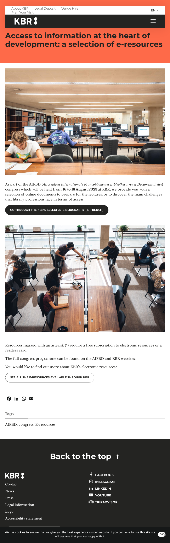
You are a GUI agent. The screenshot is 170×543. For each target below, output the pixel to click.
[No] (165, 535)
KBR (116, 358)
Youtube (102, 495)
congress (26, 424)
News (9, 491)
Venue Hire (69, 8)
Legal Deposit (45, 8)
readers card (16, 350)
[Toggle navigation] (152, 21)
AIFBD (35, 184)
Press (9, 498)
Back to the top (80, 456)
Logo (9, 511)
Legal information (19, 505)
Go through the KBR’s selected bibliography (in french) (56, 210)
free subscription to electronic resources (120, 345)
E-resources (45, 424)
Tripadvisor (106, 502)
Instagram (104, 482)
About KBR (20, 8)
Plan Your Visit (22, 12)
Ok (162, 534)
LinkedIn (102, 489)
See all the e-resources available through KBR (49, 377)
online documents (41, 194)
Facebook (104, 475)
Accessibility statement (23, 518)
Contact (11, 484)
